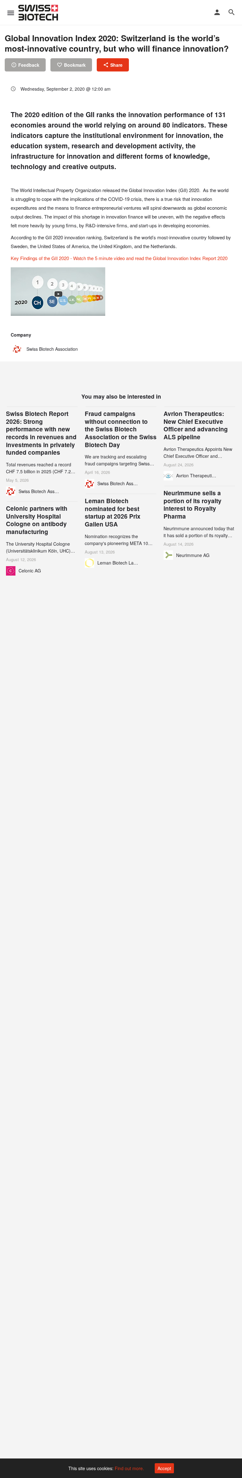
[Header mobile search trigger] (232, 12)
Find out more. (129, 1468)
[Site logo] (39, 12)
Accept (164, 1468)
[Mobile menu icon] (10, 13)
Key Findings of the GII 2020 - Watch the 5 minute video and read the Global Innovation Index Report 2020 (119, 258)
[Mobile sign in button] (217, 12)
